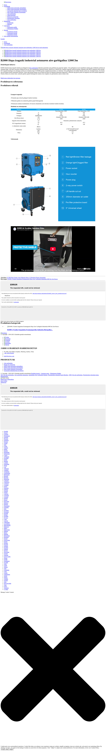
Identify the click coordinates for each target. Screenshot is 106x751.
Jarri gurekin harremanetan (11, 36)
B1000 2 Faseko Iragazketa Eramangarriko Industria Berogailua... (30, 330)
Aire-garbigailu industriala (21, 375)
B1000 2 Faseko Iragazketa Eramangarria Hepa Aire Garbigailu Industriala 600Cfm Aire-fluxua (33, 279)
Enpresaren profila (12, 27)
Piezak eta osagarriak (12, 16)
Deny (7, 749)
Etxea (5, 5)
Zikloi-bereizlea (11, 15)
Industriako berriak (12, 34)
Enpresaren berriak (12, 33)
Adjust (11, 749)
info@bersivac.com (9, 356)
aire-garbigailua (34, 68)
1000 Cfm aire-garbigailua (75, 375)
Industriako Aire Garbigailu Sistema (38, 375)
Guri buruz (7, 25)
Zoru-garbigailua (11, 19)
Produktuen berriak (12, 31)
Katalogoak (10, 22)
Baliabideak (7, 21)
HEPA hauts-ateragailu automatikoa (16, 8)
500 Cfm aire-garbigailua (7, 375)
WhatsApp (3, 382)
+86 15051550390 (9, 353)
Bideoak (9, 24)
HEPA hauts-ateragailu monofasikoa (16, 9)
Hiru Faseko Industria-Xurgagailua (16, 12)
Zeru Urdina (4, 381)
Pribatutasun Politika (12, 28)
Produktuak (7, 6)
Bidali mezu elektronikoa (7, 379)
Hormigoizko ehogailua (13, 18)
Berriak (6, 30)
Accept (3, 749)
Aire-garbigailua (11, 13)
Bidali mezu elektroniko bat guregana (10, 78)
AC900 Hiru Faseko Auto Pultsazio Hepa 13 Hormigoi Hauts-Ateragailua (26, 277)
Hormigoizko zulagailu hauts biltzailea (58, 375)
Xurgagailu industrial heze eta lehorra (17, 11)
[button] (53, 669)
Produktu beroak (35, 373)
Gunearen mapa (45, 373)
